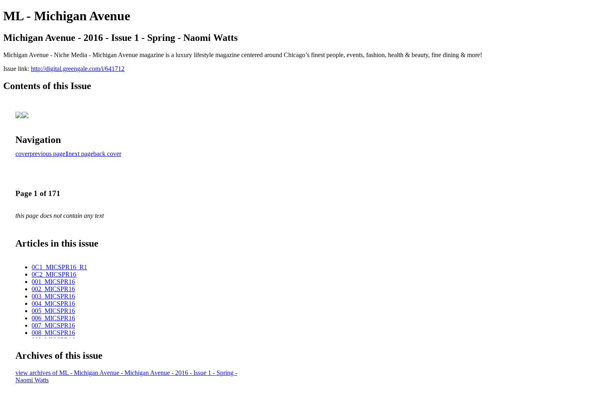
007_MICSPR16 (53, 325)
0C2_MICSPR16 (54, 274)
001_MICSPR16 (53, 281)
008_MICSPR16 (53, 332)
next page (81, 153)
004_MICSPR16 (53, 303)
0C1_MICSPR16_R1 (59, 267)
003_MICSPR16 (53, 296)
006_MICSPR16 (53, 318)
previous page (47, 153)
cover (22, 153)
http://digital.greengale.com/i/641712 (77, 68)
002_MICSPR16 (53, 288)
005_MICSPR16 (53, 310)
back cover (107, 153)
